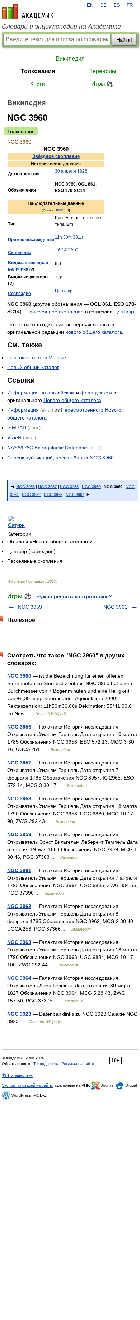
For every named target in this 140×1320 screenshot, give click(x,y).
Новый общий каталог (33, 367)
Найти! (124, 40)
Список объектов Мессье (36, 357)
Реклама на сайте (77, 1064)
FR (130, 5)
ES (116, 5)
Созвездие (19, 293)
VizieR (14, 437)
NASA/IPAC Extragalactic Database (47, 447)
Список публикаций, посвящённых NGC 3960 (60, 457)
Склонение (19, 252)
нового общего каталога (93, 332)
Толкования (38, 71)
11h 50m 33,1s (69, 237)
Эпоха (48, 210)
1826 (82, 171)
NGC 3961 (115, 607)
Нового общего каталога (72, 400)
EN (90, 5)
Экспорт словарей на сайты (27, 1085)
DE (103, 5)
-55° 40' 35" (66, 249)
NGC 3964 (75, 494)
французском (96, 392)
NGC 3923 (19, 1014)
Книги (37, 84)
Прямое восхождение (31, 239)
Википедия (70, 59)
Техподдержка (46, 1064)
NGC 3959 (91, 487)
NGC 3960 (19, 676)
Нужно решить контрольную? (74, 596)
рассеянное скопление (56, 311)
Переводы (102, 71)
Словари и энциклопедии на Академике (61, 26)
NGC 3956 (25, 487)
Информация (23, 410)
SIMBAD (16, 427)
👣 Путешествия (17, 1075)
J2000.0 (62, 210)
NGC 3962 (31, 494)
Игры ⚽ (102, 84)
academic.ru (27, 11)
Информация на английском (41, 392)
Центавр (64, 291)
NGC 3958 (69, 487)
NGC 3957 (47, 487)
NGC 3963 (53, 494)
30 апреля (65, 171)
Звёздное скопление (56, 156)
